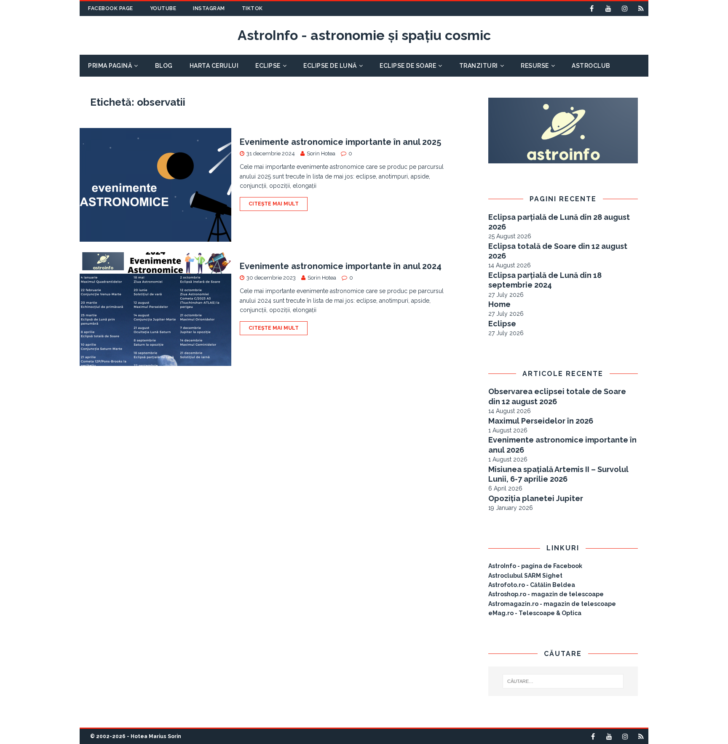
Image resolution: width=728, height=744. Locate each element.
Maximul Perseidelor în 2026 (540, 420)
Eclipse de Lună (330, 65)
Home (499, 304)
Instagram (209, 8)
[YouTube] (608, 8)
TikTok (252, 8)
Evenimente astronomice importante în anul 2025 (340, 142)
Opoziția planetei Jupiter (535, 498)
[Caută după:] (563, 681)
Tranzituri (478, 65)
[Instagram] (624, 8)
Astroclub (591, 65)
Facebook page (110, 8)
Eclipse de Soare (408, 65)
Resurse (535, 65)
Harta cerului (214, 65)
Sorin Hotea (321, 153)
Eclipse (268, 65)
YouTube (163, 8)
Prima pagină (110, 65)
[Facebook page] (591, 8)
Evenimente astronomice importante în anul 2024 (341, 266)
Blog (164, 65)
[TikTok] (641, 8)
